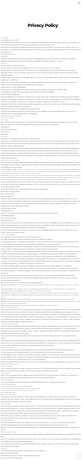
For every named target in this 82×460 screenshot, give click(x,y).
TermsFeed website (9, 186)
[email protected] (12, 453)
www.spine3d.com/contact (32, 455)
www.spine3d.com (34, 109)
